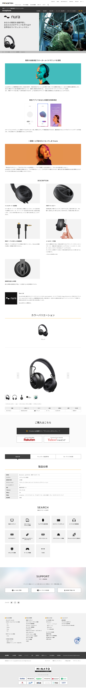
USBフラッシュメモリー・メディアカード (34, 630)
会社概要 (14, 655)
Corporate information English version (71, 655)
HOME (3, 52)
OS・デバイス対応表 (68, 456)
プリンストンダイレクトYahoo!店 (68, 625)
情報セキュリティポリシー (57, 660)
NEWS (58, 1)
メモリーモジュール (29, 632)
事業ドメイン (44, 655)
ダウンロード (48, 621)
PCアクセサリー (29, 628)
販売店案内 (64, 620)
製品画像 (45, 10)
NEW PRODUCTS (64, 1)
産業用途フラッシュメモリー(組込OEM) (14, 642)
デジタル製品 (7, 52)
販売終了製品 (48, 633)
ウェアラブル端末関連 (30, 623)
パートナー (27, 655)
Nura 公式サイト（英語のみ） (25, 302)
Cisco (8, 625)
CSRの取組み (51, 655)
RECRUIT (77, 1)
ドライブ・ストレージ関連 (31, 634)
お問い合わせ (48, 639)
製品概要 (38, 10)
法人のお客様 (9, 617)
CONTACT (53, 1)
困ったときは (49, 617)
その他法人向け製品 (9, 639)
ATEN (8, 636)
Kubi (7, 630)
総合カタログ (49, 627)
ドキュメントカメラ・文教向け (32, 635)
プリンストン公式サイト (66, 621)
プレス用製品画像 (50, 629)
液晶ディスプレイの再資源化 (51, 635)
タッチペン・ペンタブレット (31, 625)
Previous (18, 375)
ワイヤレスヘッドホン (10, 403)
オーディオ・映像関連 (15, 52)
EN (83, 1)
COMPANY (71, 1)
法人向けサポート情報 (50, 637)
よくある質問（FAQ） (50, 620)
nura (16, 403)
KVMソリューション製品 (10, 633)
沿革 (32, 655)
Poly (7, 623)
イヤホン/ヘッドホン (37, 403)
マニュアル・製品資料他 (43, 456)
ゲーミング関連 (29, 639)
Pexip (8, 629)
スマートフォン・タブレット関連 (32, 621)
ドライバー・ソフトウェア (52, 623)
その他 (27, 641)
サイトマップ (47, 660)
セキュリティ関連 (29, 637)
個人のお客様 (29, 617)
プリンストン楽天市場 (66, 623)
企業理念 (37, 655)
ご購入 (81, 10)
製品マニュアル (50, 625)
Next (68, 375)
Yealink (8, 627)
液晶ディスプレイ (10, 641)
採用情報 (58, 655)
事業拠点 (20, 655)
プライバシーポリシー (77, 660)
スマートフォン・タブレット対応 (25, 403)
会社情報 (7, 655)
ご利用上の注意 (67, 660)
